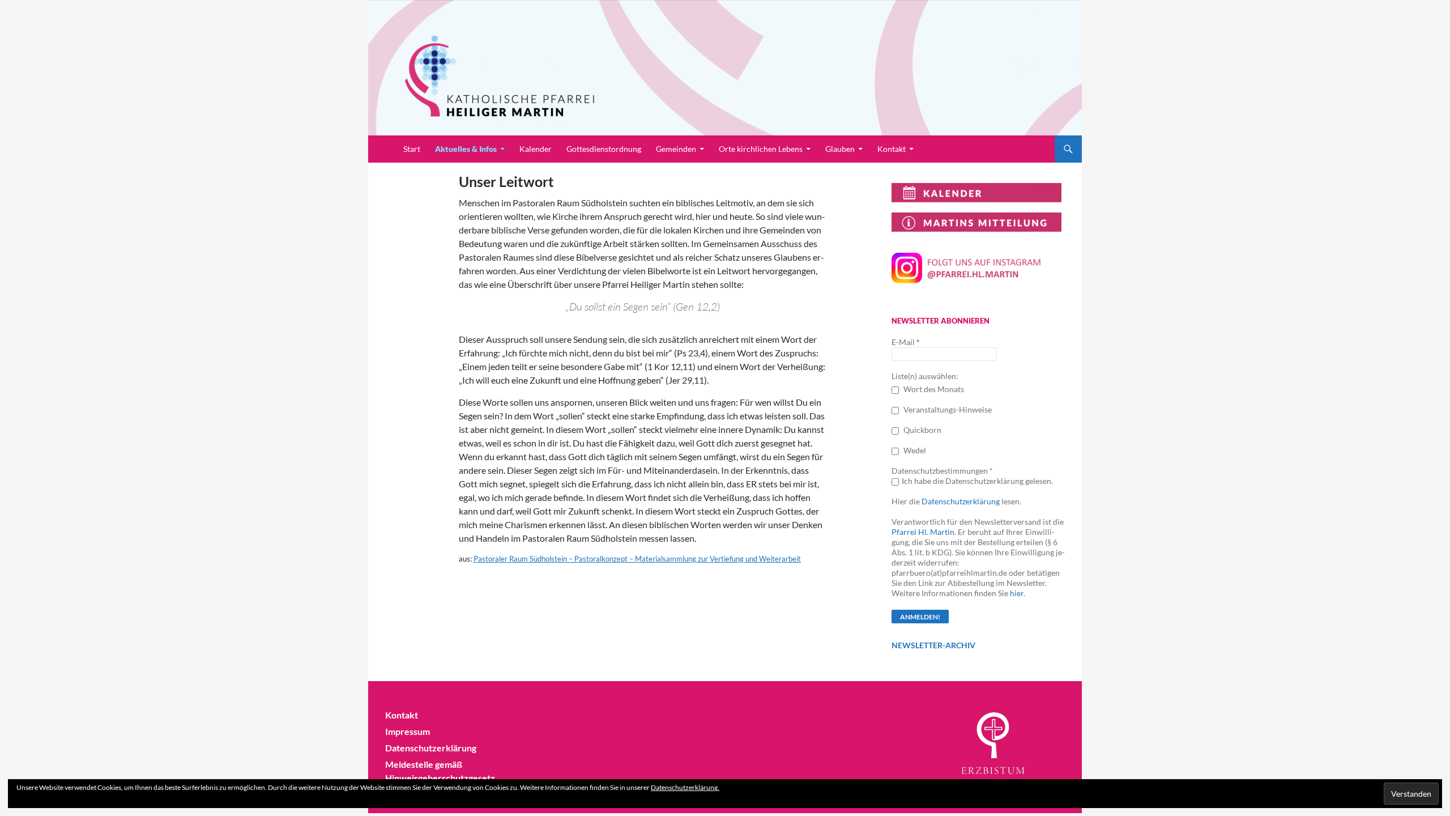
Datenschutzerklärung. (685, 787)
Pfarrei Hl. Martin (923, 532)
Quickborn (921, 430)
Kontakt (891, 149)
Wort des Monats (933, 389)
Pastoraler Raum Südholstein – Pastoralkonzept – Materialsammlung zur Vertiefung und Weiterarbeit (637, 558)
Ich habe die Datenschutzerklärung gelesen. (977, 481)
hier (1016, 593)
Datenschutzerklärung (961, 501)
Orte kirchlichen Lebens (761, 149)
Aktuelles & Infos (466, 149)
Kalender (535, 149)
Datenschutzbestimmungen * (942, 470)
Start (411, 149)
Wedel (914, 450)
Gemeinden (676, 149)
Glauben (840, 149)
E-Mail (906, 342)
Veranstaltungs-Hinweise (947, 409)
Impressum (407, 731)
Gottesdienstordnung (603, 149)
